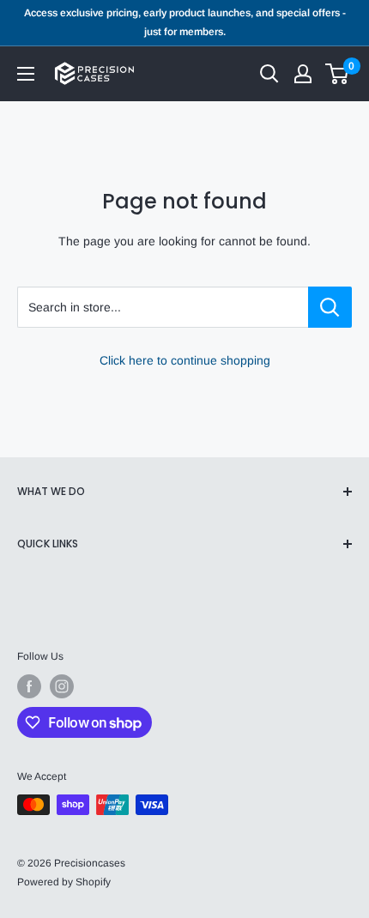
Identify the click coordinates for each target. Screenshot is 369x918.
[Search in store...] (330, 307)
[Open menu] (25, 74)
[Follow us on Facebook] (29, 686)
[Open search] (269, 73)
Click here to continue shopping (185, 360)
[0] (337, 73)
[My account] (303, 73)
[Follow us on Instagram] (62, 686)
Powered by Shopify (64, 882)
